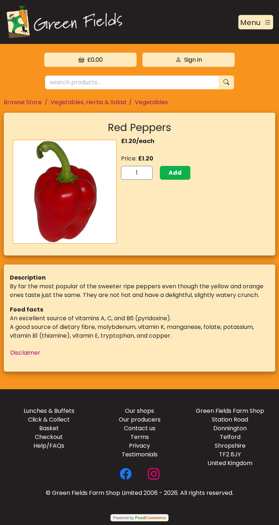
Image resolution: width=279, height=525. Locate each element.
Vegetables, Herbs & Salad (88, 102)
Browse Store (23, 102)
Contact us (139, 428)
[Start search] (226, 83)
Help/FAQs (48, 445)
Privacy (139, 445)
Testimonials (140, 454)
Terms (139, 437)
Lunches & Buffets (49, 411)
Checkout (49, 437)
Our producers (140, 419)
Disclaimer (25, 353)
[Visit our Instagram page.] (153, 473)
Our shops (139, 411)
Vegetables (151, 102)
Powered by (139, 518)
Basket (49, 428)
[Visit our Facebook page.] (126, 473)
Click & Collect (49, 419)
